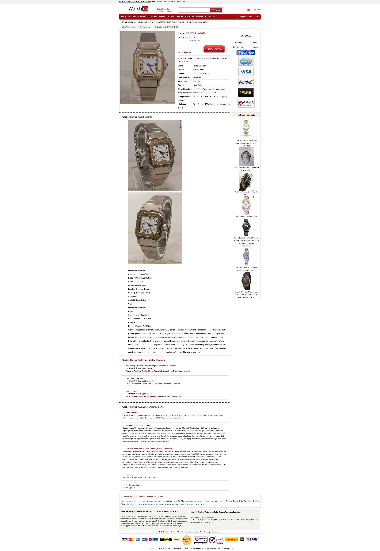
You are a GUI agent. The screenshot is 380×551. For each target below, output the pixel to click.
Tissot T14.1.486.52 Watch (215, 501)
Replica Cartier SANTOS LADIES (166, 27)
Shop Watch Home (128, 27)
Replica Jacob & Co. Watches (238, 501)
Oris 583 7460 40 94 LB (201, 520)
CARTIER (153, 17)
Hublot (212, 17)
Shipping (207, 532)
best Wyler (167, 501)
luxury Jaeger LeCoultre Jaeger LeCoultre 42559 (171, 504)
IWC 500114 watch (159, 2)
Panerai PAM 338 (178, 22)
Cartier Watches (195, 40)
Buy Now (257, 9)
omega (162, 17)
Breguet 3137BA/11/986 (162, 22)
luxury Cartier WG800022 (144, 504)
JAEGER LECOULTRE (185, 17)
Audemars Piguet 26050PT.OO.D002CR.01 (238, 520)
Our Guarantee (190, 532)
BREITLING (142, 17)
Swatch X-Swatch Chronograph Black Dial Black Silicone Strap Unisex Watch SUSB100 (246, 294)
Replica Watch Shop (164, 9)
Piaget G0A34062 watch (176, 2)
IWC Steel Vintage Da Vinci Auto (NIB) (246, 193)
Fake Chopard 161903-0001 (152, 501)
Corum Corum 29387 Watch (195, 501)
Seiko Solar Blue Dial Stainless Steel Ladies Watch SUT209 (246, 269)
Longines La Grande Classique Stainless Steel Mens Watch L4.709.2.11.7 (246, 143)
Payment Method (177, 532)
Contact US (216, 532)
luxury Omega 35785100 (197, 504)
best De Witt (179, 501)
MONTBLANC (201, 17)
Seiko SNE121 (203, 22)
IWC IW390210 (216, 520)
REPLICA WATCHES (128, 17)
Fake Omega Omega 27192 (130, 501)
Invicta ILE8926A (191, 22)
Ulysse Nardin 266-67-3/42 (143, 22)
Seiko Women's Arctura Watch (246, 216)
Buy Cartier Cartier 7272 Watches (190, 58)
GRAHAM (170, 17)
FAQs (200, 532)
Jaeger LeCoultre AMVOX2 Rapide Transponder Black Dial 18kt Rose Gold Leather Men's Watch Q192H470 (246, 242)
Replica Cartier (145, 27)
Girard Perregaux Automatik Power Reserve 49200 (246, 169)
